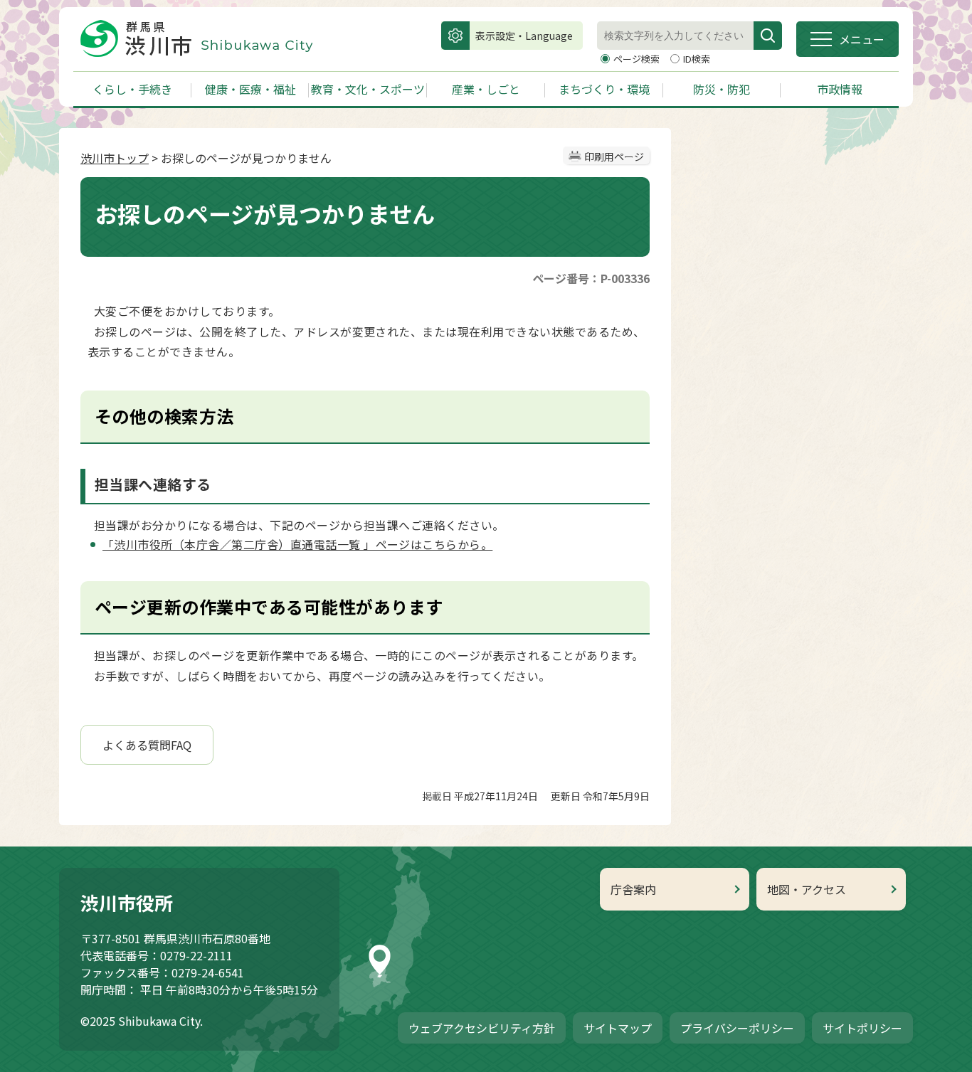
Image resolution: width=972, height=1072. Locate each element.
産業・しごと (486, 88)
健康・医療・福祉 (250, 88)
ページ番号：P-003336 (591, 278)
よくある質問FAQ (146, 744)
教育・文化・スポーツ (368, 88)
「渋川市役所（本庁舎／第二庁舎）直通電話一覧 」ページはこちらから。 (297, 544)
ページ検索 (637, 58)
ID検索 (696, 58)
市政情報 (839, 88)
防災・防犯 (721, 88)
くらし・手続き (132, 88)
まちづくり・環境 (604, 88)
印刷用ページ (614, 156)
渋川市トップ (114, 157)
